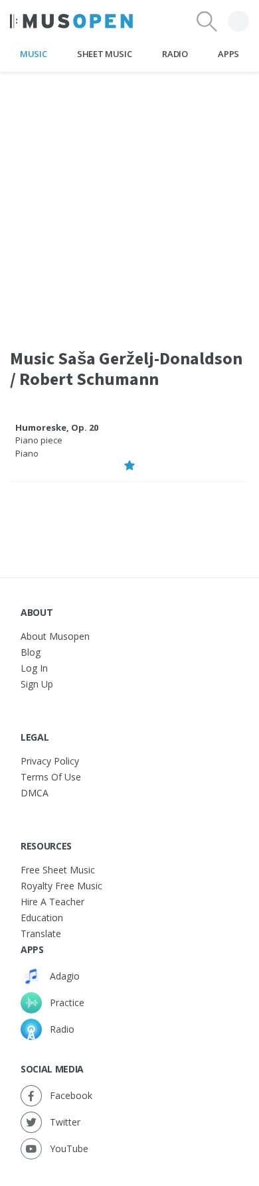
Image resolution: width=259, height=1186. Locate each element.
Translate (41, 933)
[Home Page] (71, 21)
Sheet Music (104, 54)
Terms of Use (51, 777)
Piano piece (38, 440)
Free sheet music (58, 869)
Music (33, 54)
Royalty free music (61, 885)
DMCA (34, 792)
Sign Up (37, 684)
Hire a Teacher (52, 901)
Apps (228, 54)
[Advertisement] (129, 201)
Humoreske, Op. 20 (56, 427)
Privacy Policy (50, 761)
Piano (27, 453)
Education (42, 917)
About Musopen (55, 636)
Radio (174, 54)
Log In (34, 668)
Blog (31, 652)
